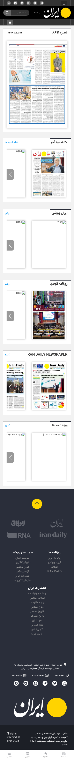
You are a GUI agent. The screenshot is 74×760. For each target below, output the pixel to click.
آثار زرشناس (37, 629)
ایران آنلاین (22, 562)
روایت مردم (37, 634)
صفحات (64, 757)
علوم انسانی (37, 625)
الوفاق (54, 567)
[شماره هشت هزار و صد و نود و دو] (61, 222)
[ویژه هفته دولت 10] (13, 435)
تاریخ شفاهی (37, 616)
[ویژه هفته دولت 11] (54, 435)
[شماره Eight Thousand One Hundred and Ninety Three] (49, 409)
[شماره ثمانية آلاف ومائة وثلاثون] (20, 293)
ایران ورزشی (54, 562)
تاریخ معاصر (37, 611)
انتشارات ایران (22, 576)
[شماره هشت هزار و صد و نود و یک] (20, 222)
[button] (10, 174)
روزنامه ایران (54, 558)
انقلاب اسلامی (37, 598)
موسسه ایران (22, 558)
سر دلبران (37, 620)
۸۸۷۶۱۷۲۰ (59, 676)
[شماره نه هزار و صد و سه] (49, 197)
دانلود (45, 757)
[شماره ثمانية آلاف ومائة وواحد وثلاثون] (49, 338)
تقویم (27, 757)
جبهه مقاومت (37, 602)
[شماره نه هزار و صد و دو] (20, 152)
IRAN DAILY (54, 571)
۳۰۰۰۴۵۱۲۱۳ (38, 676)
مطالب (9, 757)
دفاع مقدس (37, 607)
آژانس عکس (22, 571)
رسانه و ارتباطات (37, 593)
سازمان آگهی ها (22, 580)
